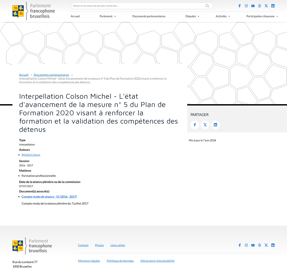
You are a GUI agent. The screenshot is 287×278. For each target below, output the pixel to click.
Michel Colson (31, 155)
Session (24, 161)
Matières (25, 170)
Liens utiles (117, 245)
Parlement (106, 16)
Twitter (205, 124)
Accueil (75, 16)
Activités (221, 16)
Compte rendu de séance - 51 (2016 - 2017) (49, 196)
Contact (83, 245)
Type (22, 140)
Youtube (253, 5)
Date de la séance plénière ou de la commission (49, 182)
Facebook (239, 5)
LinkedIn (273, 5)
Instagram (246, 5)
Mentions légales (89, 261)
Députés (191, 16)
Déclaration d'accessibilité (158, 261)
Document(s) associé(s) (34, 191)
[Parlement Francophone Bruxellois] (33, 11)
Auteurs (24, 149)
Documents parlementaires (148, 16)
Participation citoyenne (260, 16)
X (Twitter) (266, 5)
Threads (259, 5)
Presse (99, 245)
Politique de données (120, 261)
